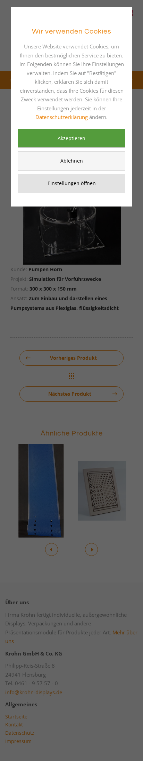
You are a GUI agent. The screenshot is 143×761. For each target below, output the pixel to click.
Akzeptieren (71, 138)
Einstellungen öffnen (72, 183)
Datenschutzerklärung (61, 116)
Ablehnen (71, 160)
